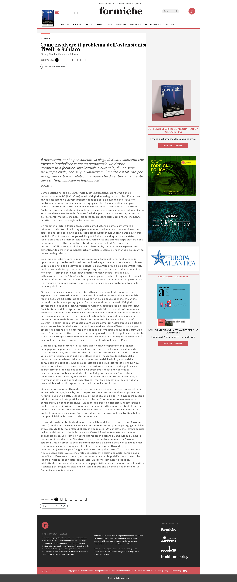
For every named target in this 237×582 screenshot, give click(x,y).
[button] (57, 18)
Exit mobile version (118, 578)
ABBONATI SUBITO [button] (173, 145)
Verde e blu (135, 25)
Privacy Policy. (163, 571)
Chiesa (99, 25)
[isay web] (184, 571)
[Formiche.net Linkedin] (78, 12)
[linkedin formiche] (55, 571)
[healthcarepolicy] (176, 557)
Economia (78, 25)
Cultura (170, 25)
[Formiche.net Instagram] (74, 12)
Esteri (89, 25)
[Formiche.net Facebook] (66, 12)
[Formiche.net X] (70, 12)
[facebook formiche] (43, 571)
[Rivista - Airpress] (176, 539)
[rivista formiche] (173, 306)
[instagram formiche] (51, 571)
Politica (65, 25)
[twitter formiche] (47, 571)
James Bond (121, 25)
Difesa (109, 25)
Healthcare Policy (154, 25)
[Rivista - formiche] (176, 530)
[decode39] (176, 548)
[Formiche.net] (191, 11)
